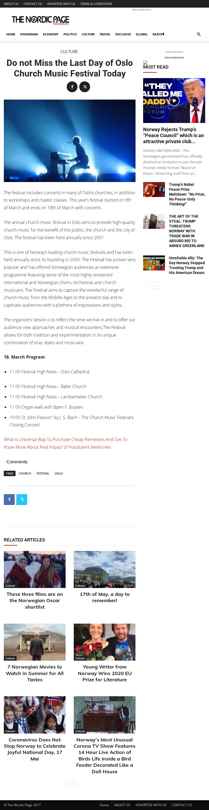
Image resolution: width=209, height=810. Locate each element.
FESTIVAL (42, 473)
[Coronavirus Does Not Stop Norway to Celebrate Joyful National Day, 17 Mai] (35, 714)
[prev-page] (64, 783)
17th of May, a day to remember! (105, 597)
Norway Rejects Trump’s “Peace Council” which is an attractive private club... (173, 135)
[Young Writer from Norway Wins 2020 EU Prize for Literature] (105, 642)
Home (10, 34)
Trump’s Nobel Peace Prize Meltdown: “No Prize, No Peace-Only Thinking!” (187, 194)
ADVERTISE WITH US (61, 4)
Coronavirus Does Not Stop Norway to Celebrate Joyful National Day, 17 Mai (35, 749)
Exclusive (123, 34)
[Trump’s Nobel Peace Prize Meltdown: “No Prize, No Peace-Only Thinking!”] (154, 189)
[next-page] (73, 783)
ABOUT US (11, 4)
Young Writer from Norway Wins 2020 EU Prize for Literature (105, 673)
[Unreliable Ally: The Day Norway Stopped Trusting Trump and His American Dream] (154, 262)
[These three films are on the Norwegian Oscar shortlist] (35, 569)
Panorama (29, 34)
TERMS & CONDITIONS (96, 4)
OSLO (59, 473)
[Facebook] (72, 86)
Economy (51, 34)
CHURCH (25, 473)
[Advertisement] (141, 19)
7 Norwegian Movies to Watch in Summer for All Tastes (35, 673)
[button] (198, 34)
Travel (105, 34)
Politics (70, 34)
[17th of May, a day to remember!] (105, 569)
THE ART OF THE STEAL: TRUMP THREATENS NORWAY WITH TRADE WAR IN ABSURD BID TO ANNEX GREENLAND (186, 231)
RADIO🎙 (158, 34)
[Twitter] (84, 86)
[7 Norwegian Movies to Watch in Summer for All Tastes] (35, 642)
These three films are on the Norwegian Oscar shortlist (35, 600)
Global (142, 34)
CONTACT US (33, 4)
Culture (88, 34)
